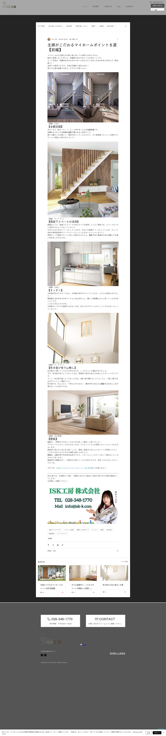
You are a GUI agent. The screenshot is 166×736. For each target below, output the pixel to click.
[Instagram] (45, 655)
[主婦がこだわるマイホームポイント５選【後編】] (52, 573)
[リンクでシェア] (62, 545)
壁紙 (102, 529)
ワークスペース (62, 533)
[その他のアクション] (117, 39)
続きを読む (110, 26)
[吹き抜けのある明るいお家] (114, 573)
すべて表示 (124, 561)
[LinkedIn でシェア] (58, 545)
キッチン (95, 529)
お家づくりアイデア (55, 529)
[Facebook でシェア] (48, 545)
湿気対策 (69, 26)
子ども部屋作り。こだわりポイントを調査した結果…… (82, 586)
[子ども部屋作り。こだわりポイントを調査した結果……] (83, 573)
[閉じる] (164, 732)
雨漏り (94, 26)
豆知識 (101, 26)
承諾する (157, 733)
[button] (126, 26)
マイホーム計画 (68, 529)
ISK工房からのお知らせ (55, 26)
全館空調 (51, 533)
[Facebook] (42, 655)
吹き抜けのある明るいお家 (113, 585)
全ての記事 (41, 26)
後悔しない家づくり (83, 529)
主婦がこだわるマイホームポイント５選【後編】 (51, 586)
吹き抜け (109, 529)
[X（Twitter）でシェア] (53, 545)
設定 (148, 733)
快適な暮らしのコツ (82, 26)
